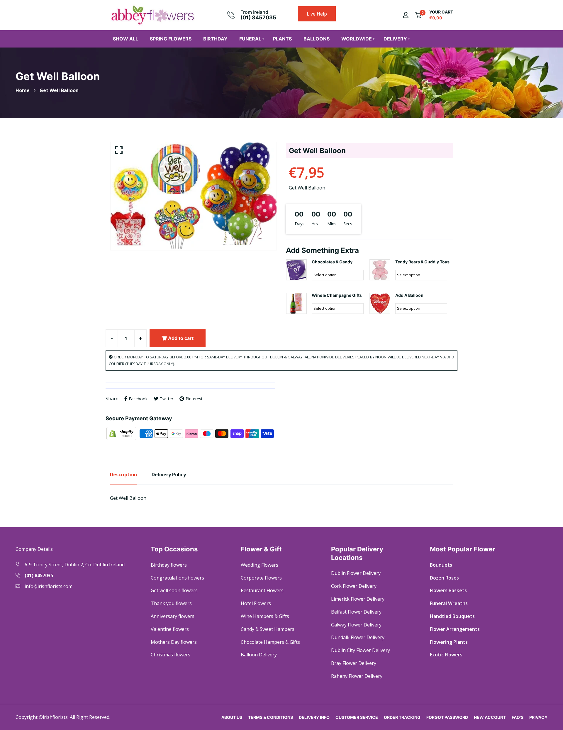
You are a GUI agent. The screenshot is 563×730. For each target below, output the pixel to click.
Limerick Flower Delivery (357, 599)
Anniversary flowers (172, 616)
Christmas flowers (170, 654)
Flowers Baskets (448, 590)
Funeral (250, 39)
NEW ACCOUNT (490, 717)
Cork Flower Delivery (354, 586)
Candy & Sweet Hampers (267, 629)
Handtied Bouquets (452, 616)
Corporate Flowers (261, 578)
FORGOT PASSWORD (447, 717)
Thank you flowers (171, 603)
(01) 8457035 (258, 17)
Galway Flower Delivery (356, 624)
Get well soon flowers (174, 590)
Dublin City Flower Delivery (360, 650)
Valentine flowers (170, 629)
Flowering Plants (449, 642)
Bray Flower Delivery (353, 663)
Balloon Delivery (259, 654)
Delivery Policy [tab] (169, 474)
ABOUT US (231, 717)
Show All (125, 39)
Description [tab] (123, 474)
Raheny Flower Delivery (356, 676)
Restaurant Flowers (262, 590)
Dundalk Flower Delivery (357, 637)
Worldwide (356, 39)
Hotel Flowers (256, 603)
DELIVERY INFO (314, 717)
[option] (194, 196)
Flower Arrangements (455, 629)
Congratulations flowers (177, 578)
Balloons (316, 39)
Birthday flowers (169, 565)
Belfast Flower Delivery (356, 612)
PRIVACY (538, 717)
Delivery (395, 39)
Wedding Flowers (259, 565)
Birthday (215, 39)
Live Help (317, 14)
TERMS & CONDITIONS (270, 717)
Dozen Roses (444, 578)
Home (23, 90)
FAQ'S (517, 717)
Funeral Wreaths (449, 603)
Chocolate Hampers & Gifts (270, 642)
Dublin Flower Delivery (356, 573)
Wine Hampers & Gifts (265, 616)
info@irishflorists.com (48, 586)
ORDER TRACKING (402, 717)
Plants (282, 39)
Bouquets (441, 565)
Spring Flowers (170, 39)
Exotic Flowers (446, 654)
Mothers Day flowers (174, 642)
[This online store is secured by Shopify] (122, 433)
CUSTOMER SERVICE (356, 717)
